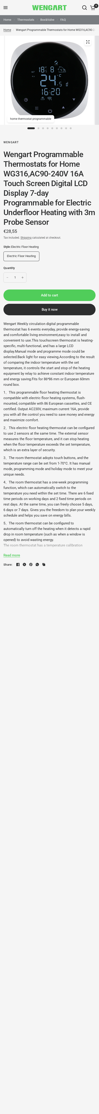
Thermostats (25, 19)
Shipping (26, 237)
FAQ (63, 19)
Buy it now (50, 309)
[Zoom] (87, 41)
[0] (92, 7)
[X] (24, 564)
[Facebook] (18, 564)
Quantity (9, 268)
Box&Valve (47, 19)
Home (7, 19)
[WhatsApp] (37, 564)
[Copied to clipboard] (44, 564)
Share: (7, 564)
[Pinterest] (31, 564)
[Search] (84, 7)
